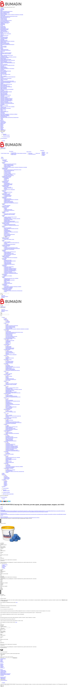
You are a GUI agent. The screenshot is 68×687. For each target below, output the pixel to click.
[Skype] (8, 501)
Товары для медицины (8, 511)
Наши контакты (2, 672)
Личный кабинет (3, 658)
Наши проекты (2, 677)
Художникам (8, 453)
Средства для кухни (30, 514)
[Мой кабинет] (0, 308)
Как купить (6, 476)
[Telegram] (10, 501)
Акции (1, 660)
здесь (16, 602)
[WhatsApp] (7, 501)
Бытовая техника (8, 346)
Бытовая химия (8, 331)
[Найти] (1, 294)
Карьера (1, 665)
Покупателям (2, 667)
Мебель (7, 382)
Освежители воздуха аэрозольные (11, 517)
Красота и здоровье (9, 376)
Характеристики (4, 564)
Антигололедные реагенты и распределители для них (8, 514)
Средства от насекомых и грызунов (45, 514)
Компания (5, 481)
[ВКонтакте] (0, 501)
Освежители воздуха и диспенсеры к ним (23, 517)
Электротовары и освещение (10, 469)
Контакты (1, 664)
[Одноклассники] (2, 501)
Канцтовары (8, 365)
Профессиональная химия (10, 340)
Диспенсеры (8, 443)
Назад (6, 318)
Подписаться (15, 657)
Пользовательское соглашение (5, 674)
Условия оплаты (2, 670)
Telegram (3, 140)
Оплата (3, 567)
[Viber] (6, 501)
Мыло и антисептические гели (22, 514)
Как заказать (4, 566)
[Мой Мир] (3, 501)
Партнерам (2, 675)
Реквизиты (2, 666)
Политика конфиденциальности (5, 673)
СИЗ (6, 414)
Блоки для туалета (3, 517)
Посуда (7, 399)
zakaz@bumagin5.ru (4, 138)
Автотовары (8, 321)
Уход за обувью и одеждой (55, 514)
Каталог (1, 659)
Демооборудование (9, 351)
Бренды (1, 661)
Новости (1, 663)
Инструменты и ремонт (9, 361)
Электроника (8, 464)
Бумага (7, 324)
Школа (7, 456)
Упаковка (13, 511)
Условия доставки (3, 671)
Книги (7, 372)
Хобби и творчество (9, 432)
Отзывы (3, 565)
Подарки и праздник (9, 395)
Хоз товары (8, 435)
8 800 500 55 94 (3, 129)
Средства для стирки (36, 514)
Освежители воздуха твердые (34, 517)
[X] (4, 501)
